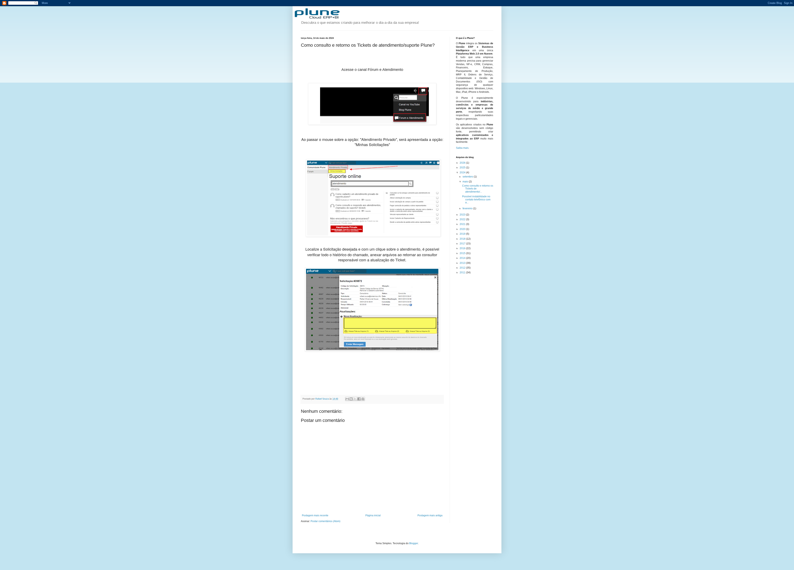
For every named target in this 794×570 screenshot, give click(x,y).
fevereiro (468, 208)
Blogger (413, 543)
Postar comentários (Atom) (325, 521)
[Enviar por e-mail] (347, 399)
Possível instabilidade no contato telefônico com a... (476, 199)
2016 (463, 248)
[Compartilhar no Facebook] (359, 399)
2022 (463, 219)
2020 (463, 229)
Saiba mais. (462, 147)
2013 (463, 263)
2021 (463, 224)
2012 (463, 267)
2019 (463, 233)
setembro (468, 176)
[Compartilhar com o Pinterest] (363, 399)
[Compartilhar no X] (355, 399)
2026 (463, 162)
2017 (463, 243)
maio (466, 181)
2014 (463, 258)
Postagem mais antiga (429, 515)
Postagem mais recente (315, 515)
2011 (463, 272)
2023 (463, 214)
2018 (463, 238)
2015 (463, 253)
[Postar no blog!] (351, 399)
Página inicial (373, 515)
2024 (463, 172)
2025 (463, 167)
